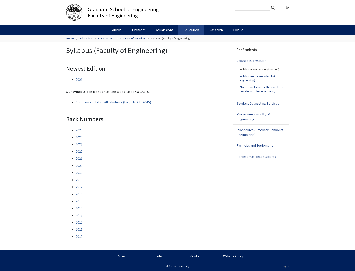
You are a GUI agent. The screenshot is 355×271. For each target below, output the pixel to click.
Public (238, 29)
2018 (79, 180)
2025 (79, 130)
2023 (79, 144)
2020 (79, 165)
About (117, 29)
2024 (79, 137)
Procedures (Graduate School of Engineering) (260, 132)
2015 (79, 201)
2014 (79, 208)
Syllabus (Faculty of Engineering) (259, 69)
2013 (79, 215)
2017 (79, 187)
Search (274, 7)
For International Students (256, 156)
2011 (79, 229)
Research (216, 29)
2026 (79, 79)
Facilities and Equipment (255, 145)
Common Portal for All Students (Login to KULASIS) (113, 102)
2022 (79, 151)
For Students (106, 38)
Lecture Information (132, 38)
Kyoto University (179, 266)
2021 (79, 158)
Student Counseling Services (258, 103)
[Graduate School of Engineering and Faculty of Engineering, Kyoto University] (131, 12)
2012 (79, 222)
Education (191, 29)
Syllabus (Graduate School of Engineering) (257, 78)
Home (70, 38)
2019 (79, 172)
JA (287, 7)
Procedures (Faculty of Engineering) (253, 116)
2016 (79, 194)
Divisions (139, 29)
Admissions (164, 29)
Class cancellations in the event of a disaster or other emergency (262, 89)
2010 (79, 236)
